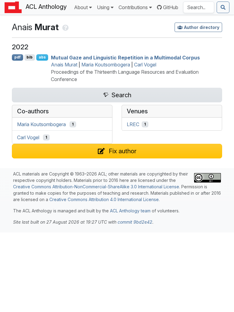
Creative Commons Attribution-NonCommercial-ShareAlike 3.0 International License (96, 186)
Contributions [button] (133, 7)
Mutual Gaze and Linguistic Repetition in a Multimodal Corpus (125, 57)
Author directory (201, 27)
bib (30, 57)
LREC (133, 124)
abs (42, 57)
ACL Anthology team (130, 210)
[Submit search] (223, 7)
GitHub (170, 7)
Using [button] (103, 7)
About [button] (81, 7)
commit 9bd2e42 (135, 222)
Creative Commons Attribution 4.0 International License (104, 199)
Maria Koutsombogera (105, 65)
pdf (17, 57)
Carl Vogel (145, 65)
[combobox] (198, 7)
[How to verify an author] (65, 27)
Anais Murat (64, 65)
